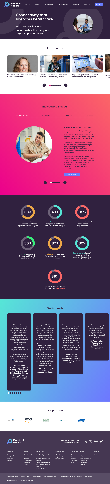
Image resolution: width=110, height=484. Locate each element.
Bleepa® (37, 4)
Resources (75, 4)
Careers (9, 460)
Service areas (49, 4)
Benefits (26, 459)
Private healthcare (41, 468)
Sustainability (89, 476)
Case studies (28, 460)
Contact (98, 4)
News (73, 455)
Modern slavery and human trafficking (71, 476)
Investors (87, 4)
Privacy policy (25, 476)
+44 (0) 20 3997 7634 (70, 440)
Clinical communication (43, 462)
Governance (83, 462)
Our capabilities (63, 4)
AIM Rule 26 (83, 460)
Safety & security (60, 455)
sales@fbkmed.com (72, 442)
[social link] (85, 441)
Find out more (72, 174)
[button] (50, 85)
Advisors (82, 464)
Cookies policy (37, 476)
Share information (85, 459)
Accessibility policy (12, 476)
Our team (10, 459)
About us (27, 4)
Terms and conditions (50, 476)
